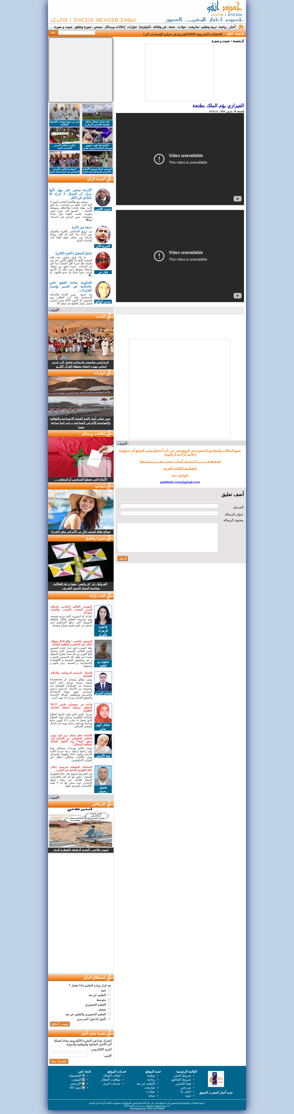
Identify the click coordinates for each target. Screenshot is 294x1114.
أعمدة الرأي (96, 179)
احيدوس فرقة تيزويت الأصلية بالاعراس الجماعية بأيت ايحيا (97, 170)
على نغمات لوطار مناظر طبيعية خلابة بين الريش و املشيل (97, 124)
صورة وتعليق (83, 27)
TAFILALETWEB (155, 1108)
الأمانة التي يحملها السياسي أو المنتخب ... (80, 479)
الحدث (100, 316)
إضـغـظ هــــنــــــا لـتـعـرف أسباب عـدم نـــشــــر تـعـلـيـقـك (180, 461)
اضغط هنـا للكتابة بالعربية (180, 468)
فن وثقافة (159, 27)
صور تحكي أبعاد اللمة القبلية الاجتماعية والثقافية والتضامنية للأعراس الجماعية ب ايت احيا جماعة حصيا (80, 423)
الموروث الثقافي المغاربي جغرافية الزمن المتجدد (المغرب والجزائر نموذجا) (71, 609)
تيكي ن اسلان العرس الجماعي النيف (64, 146)
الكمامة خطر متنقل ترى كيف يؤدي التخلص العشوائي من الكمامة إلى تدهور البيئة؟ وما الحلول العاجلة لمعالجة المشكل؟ (71, 740)
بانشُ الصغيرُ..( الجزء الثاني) (74, 253)
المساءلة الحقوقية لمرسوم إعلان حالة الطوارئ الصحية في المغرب (71, 768)
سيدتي (98, 27)
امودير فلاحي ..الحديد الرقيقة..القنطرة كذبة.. (80, 849)
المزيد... (122, 443)
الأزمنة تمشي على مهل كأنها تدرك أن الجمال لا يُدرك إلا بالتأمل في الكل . (70, 193)
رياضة (223, 27)
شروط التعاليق (181, 1079)
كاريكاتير (99, 804)
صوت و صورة (63, 27)
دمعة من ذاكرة (82, 227)
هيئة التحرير (183, 1083)
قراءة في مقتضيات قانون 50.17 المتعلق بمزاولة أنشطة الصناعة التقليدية (71, 707)
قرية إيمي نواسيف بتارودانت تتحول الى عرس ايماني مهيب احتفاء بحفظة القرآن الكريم (80, 364)
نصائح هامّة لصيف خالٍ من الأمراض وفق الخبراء (80, 531)
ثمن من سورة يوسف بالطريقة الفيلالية (64, 123)
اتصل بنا (186, 1091)
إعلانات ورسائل (115, 27)
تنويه (188, 1095)
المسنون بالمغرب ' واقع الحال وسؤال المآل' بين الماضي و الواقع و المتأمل (71, 643)
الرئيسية (238, 40)
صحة (172, 27)
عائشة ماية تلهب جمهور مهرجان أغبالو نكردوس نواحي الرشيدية (97, 148)
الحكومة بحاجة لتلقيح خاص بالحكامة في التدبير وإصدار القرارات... (70, 286)
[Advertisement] (122, 12)
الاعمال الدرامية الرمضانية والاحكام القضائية (71, 674)
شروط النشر (182, 1075)
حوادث (181, 27)
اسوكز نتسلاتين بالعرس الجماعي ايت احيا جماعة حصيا (64, 170)
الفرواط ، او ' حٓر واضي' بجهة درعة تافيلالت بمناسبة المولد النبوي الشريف (80, 586)
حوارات (132, 27)
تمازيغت (193, 27)
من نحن (186, 1087)
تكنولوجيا (145, 27)
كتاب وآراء (97, 596)
